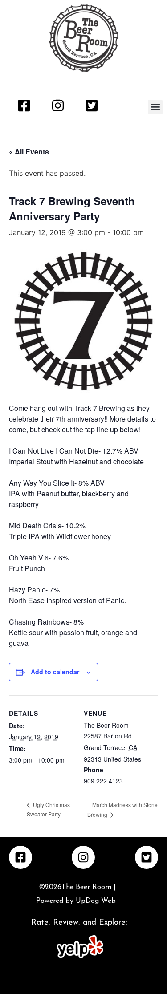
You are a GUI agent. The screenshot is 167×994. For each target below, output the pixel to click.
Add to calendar (55, 671)
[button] (155, 107)
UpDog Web (94, 901)
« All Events (29, 151)
